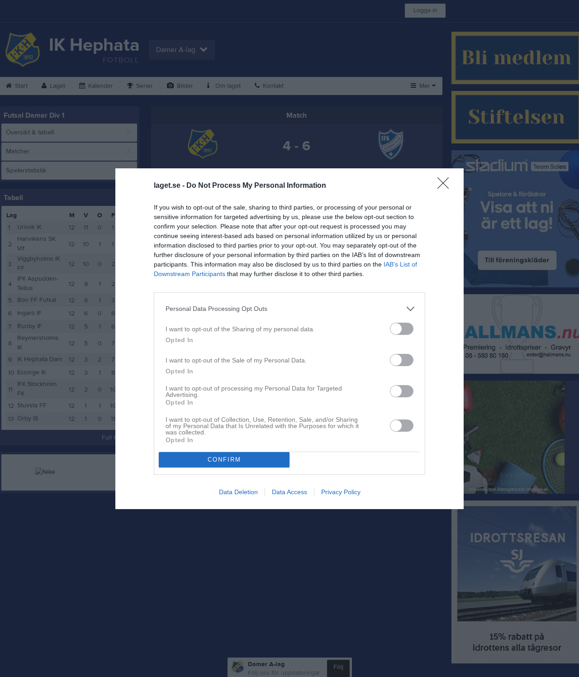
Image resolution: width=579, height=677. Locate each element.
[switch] (401, 329)
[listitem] (289, 309)
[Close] (446, 186)
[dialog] (289, 338)
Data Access (289, 492)
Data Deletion (238, 492)
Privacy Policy (341, 492)
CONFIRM (224, 459)
